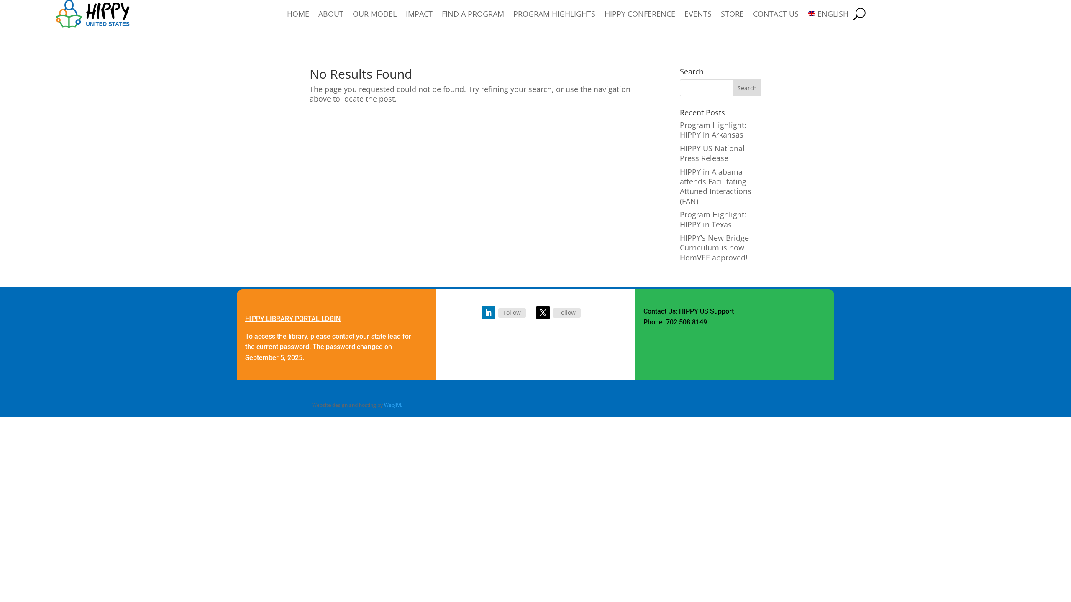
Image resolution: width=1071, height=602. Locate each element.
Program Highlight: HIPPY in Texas (713, 219)
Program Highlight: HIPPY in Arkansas (713, 130)
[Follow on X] (543, 312)
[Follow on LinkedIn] (488, 312)
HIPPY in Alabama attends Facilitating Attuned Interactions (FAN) (715, 186)
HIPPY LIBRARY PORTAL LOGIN (293, 319)
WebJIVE (393, 404)
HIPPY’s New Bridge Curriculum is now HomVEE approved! (714, 248)
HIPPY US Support (706, 311)
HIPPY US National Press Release (712, 153)
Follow (512, 312)
